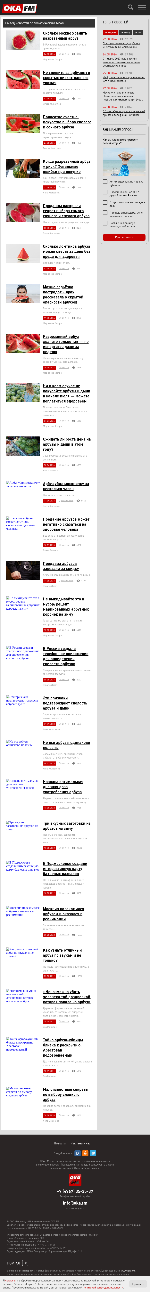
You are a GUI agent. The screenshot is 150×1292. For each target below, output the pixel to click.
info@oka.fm (75, 1203)
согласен (10, 1280)
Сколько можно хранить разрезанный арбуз (65, 35)
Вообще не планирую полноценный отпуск (122, 224)
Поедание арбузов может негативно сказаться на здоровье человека (66, 524)
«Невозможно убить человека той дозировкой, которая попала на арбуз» (67, 996)
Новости (60, 1143)
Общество (64, 54)
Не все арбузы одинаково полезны (66, 745)
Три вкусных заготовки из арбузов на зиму (67, 826)
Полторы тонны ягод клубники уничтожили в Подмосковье (121, 44)
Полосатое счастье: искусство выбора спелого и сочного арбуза (67, 121)
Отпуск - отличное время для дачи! (127, 203)
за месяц (125, 32)
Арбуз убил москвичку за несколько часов (66, 486)
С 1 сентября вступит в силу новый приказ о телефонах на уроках (124, 112)
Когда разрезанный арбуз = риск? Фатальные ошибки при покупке (66, 166)
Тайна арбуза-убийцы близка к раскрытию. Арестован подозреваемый (63, 1047)
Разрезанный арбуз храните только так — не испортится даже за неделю (66, 344)
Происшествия (66, 500)
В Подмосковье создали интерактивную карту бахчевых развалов (65, 868)
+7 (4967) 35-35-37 (75, 1191)
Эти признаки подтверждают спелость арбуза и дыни (65, 703)
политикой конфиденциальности (103, 1287)
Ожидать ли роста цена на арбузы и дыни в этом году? (67, 444)
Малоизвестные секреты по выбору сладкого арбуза (65, 1094)
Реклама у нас (80, 1143)
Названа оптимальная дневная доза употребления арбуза (63, 786)
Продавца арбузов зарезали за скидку (61, 566)
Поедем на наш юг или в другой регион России (124, 193)
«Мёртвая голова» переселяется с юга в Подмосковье (124, 78)
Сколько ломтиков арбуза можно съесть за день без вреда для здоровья (66, 251)
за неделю (110, 32)
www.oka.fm (128, 1270)
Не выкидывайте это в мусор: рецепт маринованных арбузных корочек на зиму (66, 606)
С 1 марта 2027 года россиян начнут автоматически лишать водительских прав (121, 62)
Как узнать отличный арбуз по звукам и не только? (62, 955)
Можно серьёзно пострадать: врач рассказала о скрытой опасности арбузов (63, 294)
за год (138, 32)
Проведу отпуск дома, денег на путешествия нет (127, 214)
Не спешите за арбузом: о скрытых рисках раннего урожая (66, 77)
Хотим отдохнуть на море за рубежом (126, 183)
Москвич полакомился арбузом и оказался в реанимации (63, 913)
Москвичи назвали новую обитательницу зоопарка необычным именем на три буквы (123, 96)
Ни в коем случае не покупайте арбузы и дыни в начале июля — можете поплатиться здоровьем (66, 393)
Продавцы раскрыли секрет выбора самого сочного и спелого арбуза (66, 210)
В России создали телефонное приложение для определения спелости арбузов (65, 656)
